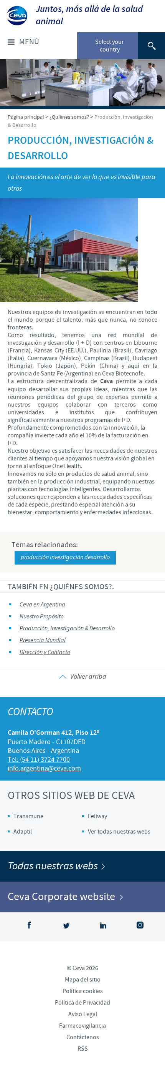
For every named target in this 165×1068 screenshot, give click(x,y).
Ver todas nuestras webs (119, 831)
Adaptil (22, 831)
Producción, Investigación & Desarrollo (67, 629)
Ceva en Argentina (42, 605)
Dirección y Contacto (45, 652)
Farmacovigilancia (82, 1026)
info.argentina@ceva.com (44, 768)
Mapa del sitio (83, 979)
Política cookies (83, 991)
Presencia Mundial (43, 640)
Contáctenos (82, 1037)
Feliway (97, 816)
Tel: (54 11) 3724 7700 (39, 759)
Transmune (28, 816)
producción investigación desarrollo (65, 557)
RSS (83, 1049)
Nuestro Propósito (42, 617)
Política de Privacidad (82, 1003)
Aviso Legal (82, 1014)
